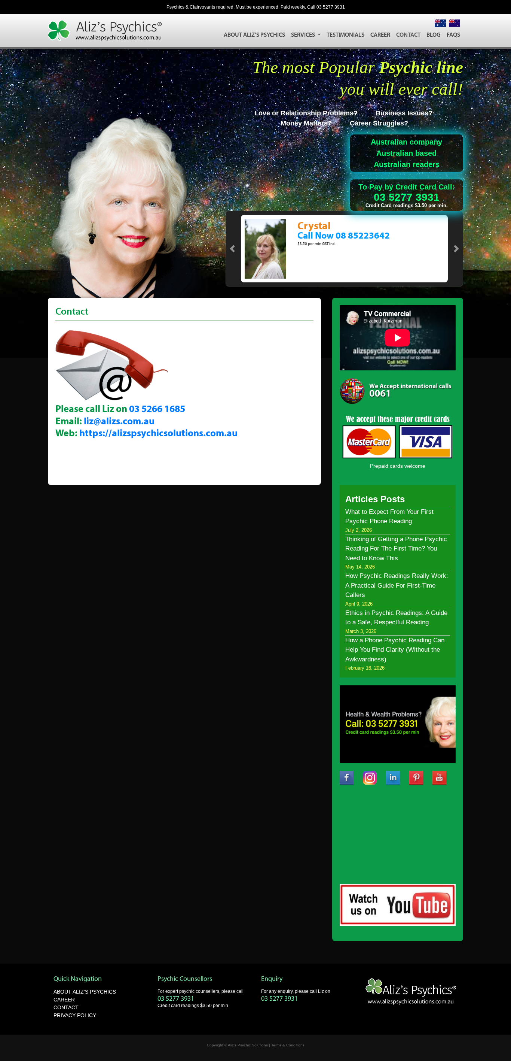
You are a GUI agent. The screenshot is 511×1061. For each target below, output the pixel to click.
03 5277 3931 (330, 7)
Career (380, 34)
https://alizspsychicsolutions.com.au (158, 433)
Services (303, 34)
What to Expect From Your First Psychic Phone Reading (389, 516)
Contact (408, 34)
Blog (433, 34)
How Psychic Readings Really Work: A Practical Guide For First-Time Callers (396, 585)
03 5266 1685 (157, 408)
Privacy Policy (74, 1015)
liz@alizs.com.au (119, 421)
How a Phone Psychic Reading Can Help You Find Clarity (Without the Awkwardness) (394, 650)
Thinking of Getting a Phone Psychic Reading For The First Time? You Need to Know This (396, 549)
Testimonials (345, 34)
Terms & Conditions (288, 1045)
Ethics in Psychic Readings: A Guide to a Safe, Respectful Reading (396, 617)
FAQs (453, 34)
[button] (232, 249)
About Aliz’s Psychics (254, 34)
